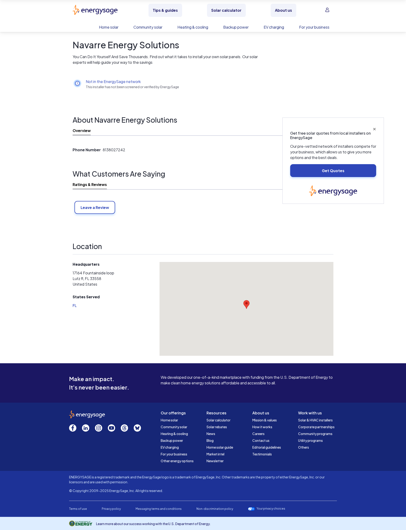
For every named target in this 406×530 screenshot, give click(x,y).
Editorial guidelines (266, 447)
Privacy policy (111, 509)
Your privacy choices (271, 508)
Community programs (315, 434)
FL (75, 305)
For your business (174, 454)
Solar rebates (217, 427)
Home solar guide (220, 447)
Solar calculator (218, 420)
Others (303, 447)
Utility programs (310, 440)
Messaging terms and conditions (159, 509)
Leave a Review (95, 207)
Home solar (169, 420)
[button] (246, 304)
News (211, 434)
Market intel (215, 454)
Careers (258, 434)
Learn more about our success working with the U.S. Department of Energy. (153, 524)
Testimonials (262, 454)
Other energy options (177, 461)
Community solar (174, 427)
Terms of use (78, 509)
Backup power (172, 440)
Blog (210, 440)
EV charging (170, 447)
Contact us (260, 440)
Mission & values (264, 420)
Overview (82, 130)
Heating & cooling (174, 434)
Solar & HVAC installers (315, 420)
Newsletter (215, 461)
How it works (262, 427)
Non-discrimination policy (214, 509)
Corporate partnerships (316, 427)
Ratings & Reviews (90, 184)
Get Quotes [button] (333, 170)
